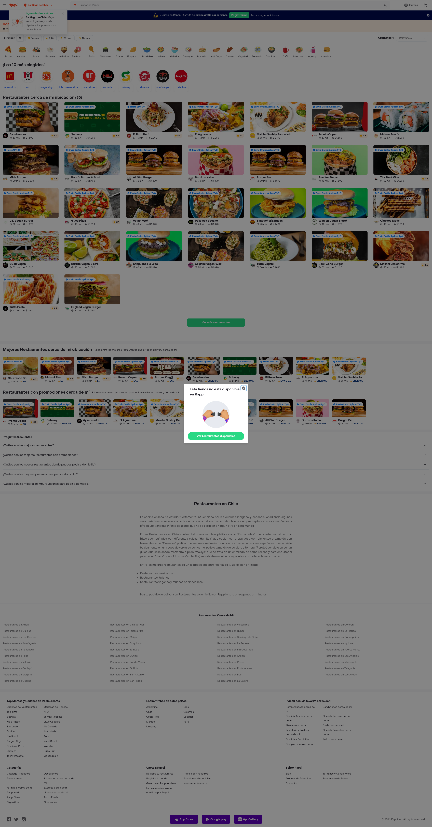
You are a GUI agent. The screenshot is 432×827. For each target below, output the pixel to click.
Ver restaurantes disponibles (216, 436)
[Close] (243, 388)
